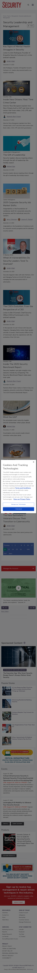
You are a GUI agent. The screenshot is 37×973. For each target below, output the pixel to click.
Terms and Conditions (23, 488)
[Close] (34, 462)
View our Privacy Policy (21, 499)
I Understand (18, 509)
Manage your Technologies (18, 504)
